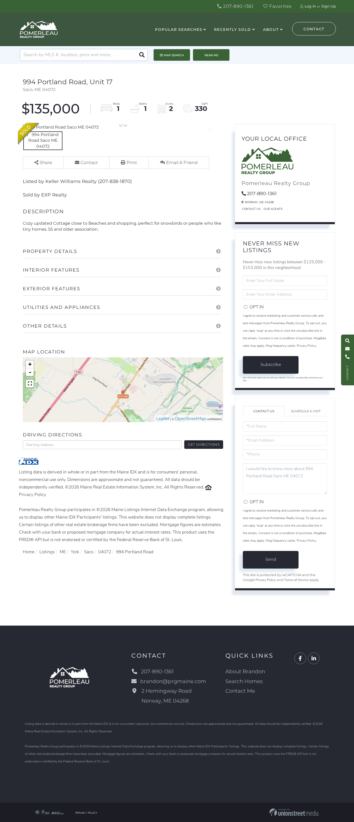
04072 (104, 552)
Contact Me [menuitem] (240, 691)
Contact (313, 29)
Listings (47, 552)
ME (63, 552)
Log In (310, 6)
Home (28, 552)
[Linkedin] (313, 658)
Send (270, 559)
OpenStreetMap (190, 419)
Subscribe (270, 364)
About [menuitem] (271, 29)
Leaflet (162, 419)
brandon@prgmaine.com (173, 681)
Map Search (174, 55)
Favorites (280, 6)
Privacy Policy (32, 495)
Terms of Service (296, 580)
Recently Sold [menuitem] (232, 29)
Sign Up (328, 6)
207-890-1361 (237, 6)
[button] (141, 55)
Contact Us (251, 209)
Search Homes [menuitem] (244, 681)
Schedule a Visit (306, 411)
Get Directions (204, 444)
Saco (88, 552)
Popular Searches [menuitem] (178, 29)
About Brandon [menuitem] (245, 671)
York (75, 552)
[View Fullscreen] (30, 383)
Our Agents (273, 209)
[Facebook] (300, 658)
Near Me (211, 55)
